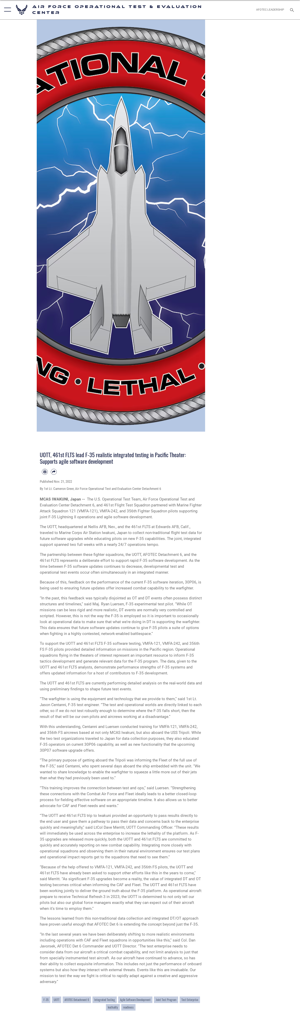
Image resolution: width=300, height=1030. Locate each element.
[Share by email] (54, 472)
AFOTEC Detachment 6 (76, 1000)
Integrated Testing (104, 1000)
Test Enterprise (189, 1000)
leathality (113, 1007)
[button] (6, 9)
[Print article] (45, 472)
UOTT (56, 1000)
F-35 (46, 1000)
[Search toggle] (292, 9)
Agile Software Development (135, 1000)
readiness (128, 1007)
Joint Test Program (166, 1000)
